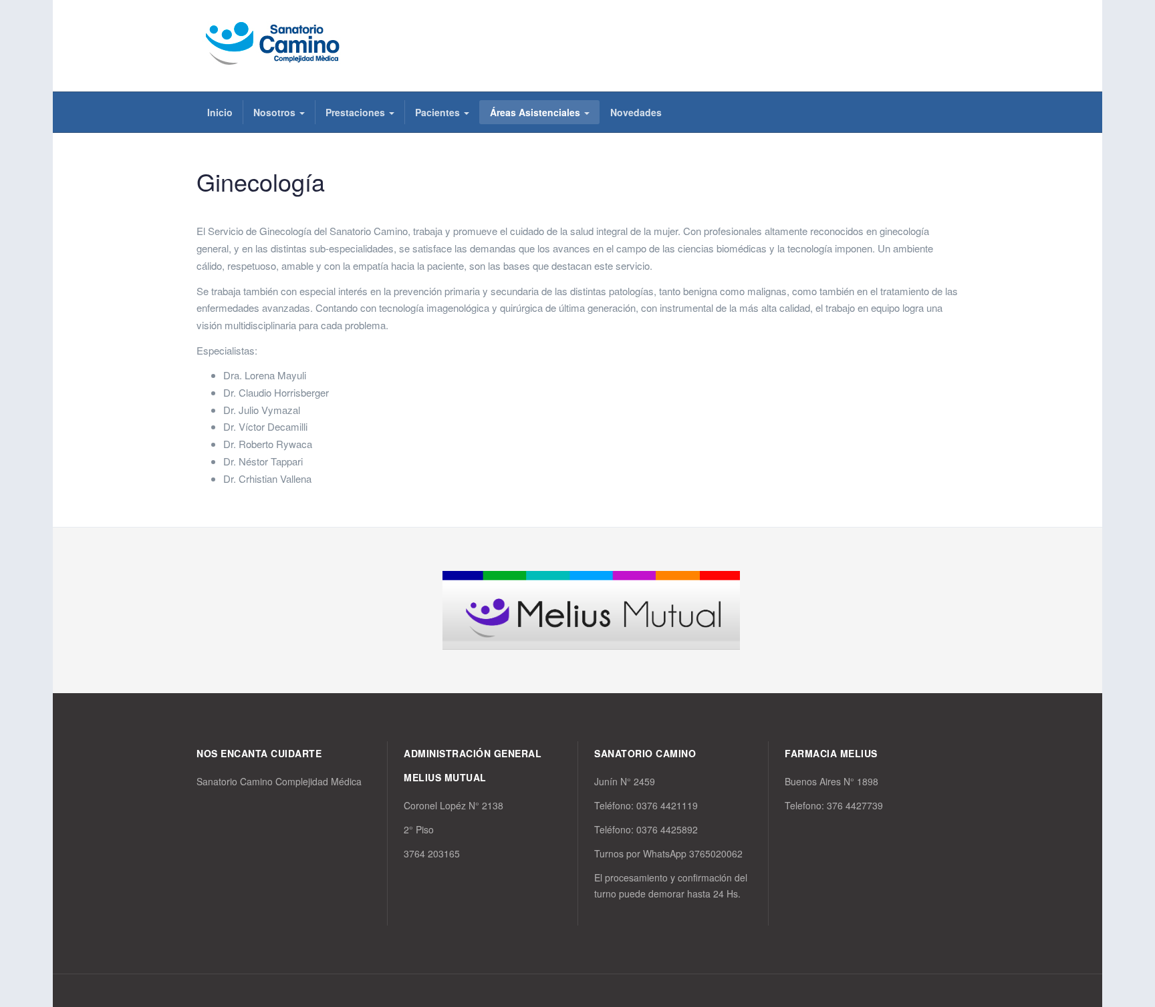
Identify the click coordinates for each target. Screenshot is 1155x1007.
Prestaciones (357, 112)
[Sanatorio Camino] (275, 43)
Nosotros (275, 112)
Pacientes (439, 112)
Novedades (636, 112)
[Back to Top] (1122, 897)
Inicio (220, 112)
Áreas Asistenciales (536, 112)
